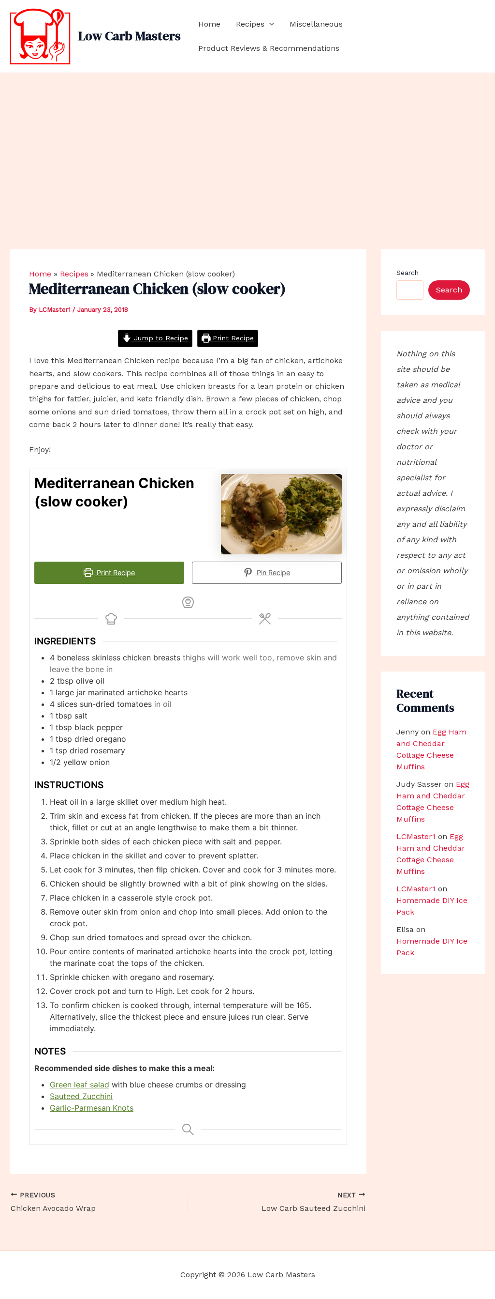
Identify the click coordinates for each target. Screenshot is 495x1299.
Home (209, 24)
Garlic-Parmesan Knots (91, 1108)
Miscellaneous (316, 24)
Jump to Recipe (159, 338)
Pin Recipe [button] (272, 572)
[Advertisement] (247, 146)
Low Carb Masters (129, 36)
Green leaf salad (79, 1084)
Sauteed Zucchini (81, 1096)
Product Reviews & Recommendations (268, 48)
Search (407, 272)
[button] (269, 24)
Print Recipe (232, 338)
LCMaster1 (416, 836)
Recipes (250, 24)
